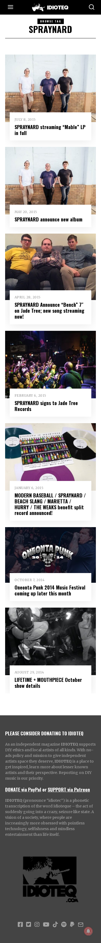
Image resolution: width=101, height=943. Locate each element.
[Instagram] (37, 924)
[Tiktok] (55, 924)
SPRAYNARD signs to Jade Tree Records (46, 405)
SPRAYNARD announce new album (48, 219)
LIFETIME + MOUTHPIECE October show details (48, 682)
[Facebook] (20, 924)
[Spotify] (64, 924)
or (44, 789)
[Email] (80, 924)
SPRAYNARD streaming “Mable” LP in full (50, 129)
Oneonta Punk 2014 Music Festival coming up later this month (50, 590)
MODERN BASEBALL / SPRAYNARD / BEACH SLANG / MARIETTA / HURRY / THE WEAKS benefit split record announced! (50, 504)
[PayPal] (72, 924)
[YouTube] (46, 924)
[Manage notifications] (88, 931)
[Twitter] (28, 924)
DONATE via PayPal (23, 789)
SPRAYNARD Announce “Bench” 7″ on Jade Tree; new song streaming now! (49, 310)
